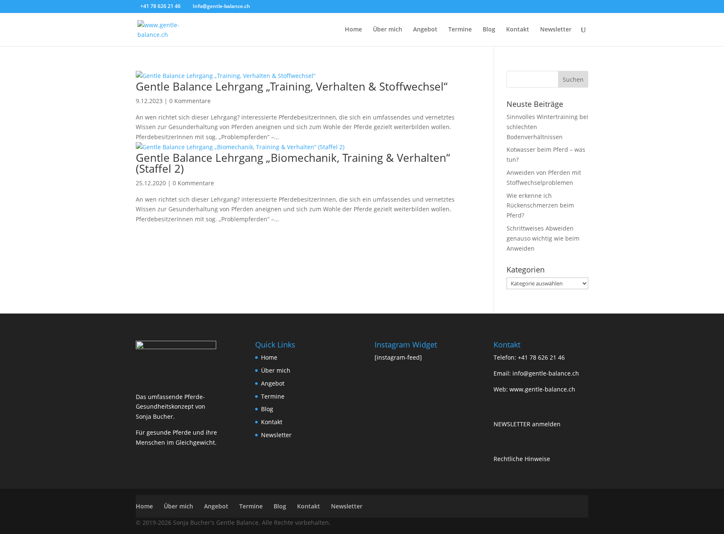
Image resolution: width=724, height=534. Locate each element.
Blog (489, 29)
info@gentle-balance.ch (545, 373)
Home (353, 29)
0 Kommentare (190, 101)
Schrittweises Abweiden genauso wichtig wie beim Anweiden (543, 238)
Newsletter (555, 29)
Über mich (387, 29)
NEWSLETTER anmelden (527, 424)
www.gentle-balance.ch (542, 389)
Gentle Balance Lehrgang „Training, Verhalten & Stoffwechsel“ (291, 86)
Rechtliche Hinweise (522, 459)
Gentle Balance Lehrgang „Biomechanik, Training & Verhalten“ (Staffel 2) (293, 163)
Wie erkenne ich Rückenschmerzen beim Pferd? (540, 206)
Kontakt (517, 29)
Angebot (425, 29)
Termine (460, 29)
